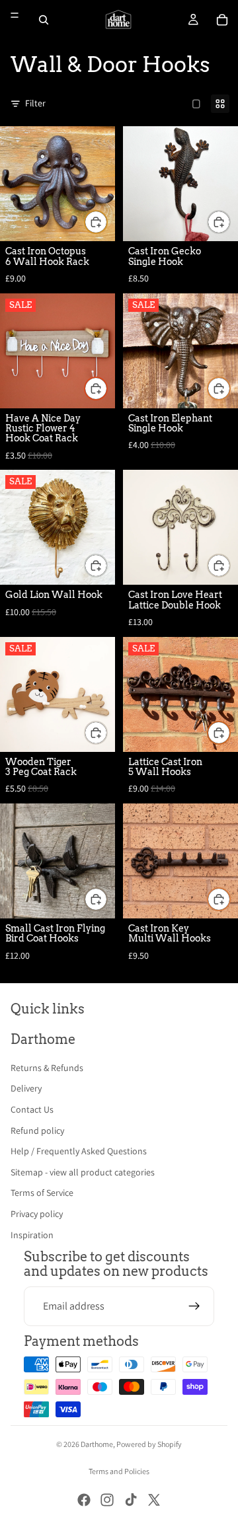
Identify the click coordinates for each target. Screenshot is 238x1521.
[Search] (43, 19)
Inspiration (32, 1235)
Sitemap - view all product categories (83, 1172)
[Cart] (222, 19)
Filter (35, 103)
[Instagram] (107, 1500)
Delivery (26, 1088)
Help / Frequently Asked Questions (79, 1151)
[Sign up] (194, 1306)
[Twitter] (154, 1500)
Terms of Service (42, 1193)
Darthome (97, 1444)
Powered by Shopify (149, 1444)
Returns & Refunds (47, 1068)
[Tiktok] (131, 1500)
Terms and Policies (119, 1471)
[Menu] (14, 15)
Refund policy (37, 1130)
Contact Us (32, 1109)
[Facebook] (84, 1500)
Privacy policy (37, 1214)
